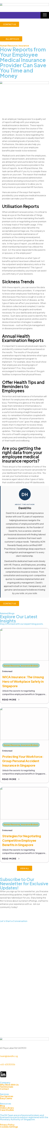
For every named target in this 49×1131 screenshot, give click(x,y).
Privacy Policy (7, 1124)
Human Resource (9, 45)
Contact (4, 1088)
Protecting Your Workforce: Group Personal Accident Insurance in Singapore (22, 760)
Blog (2, 1105)
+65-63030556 (7, 1064)
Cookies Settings (9, 1126)
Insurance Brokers (29, 665)
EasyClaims (6, 1098)
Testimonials (6, 1086)
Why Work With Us (9, 1084)
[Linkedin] (3, 1074)
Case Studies (7, 1110)
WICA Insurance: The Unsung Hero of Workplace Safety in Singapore (23, 681)
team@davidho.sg (9, 1056)
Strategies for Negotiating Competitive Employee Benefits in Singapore (21, 840)
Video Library (7, 1107)
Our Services (6, 1096)
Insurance (24, 45)
